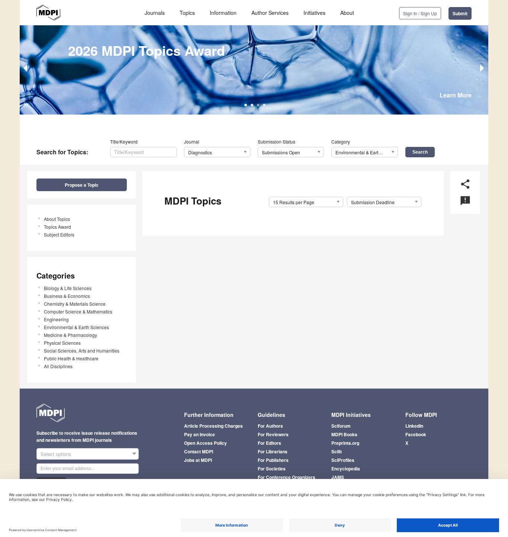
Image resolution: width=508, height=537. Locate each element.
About (347, 12)
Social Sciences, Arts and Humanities (81, 350)
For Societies (272, 468)
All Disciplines (58, 366)
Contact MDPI (198, 451)
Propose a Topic (82, 184)
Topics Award (57, 227)
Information (223, 12)
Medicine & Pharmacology (70, 335)
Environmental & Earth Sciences (76, 327)
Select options (56, 453)
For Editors (269, 443)
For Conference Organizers (286, 477)
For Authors (270, 425)
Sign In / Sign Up (420, 13)
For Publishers (273, 460)
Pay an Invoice (199, 434)
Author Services (270, 12)
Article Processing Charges (213, 425)
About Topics (57, 219)
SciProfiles (342, 460)
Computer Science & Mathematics (78, 311)
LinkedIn (414, 425)
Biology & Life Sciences (67, 288)
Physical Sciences (62, 343)
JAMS (337, 477)
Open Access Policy (205, 443)
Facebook (415, 434)
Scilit (336, 451)
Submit (460, 13)
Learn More (456, 95)
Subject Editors (59, 234)
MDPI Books (344, 434)
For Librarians (272, 451)
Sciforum (341, 425)
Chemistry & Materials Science (75, 303)
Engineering (56, 319)
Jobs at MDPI (198, 460)
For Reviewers (273, 434)
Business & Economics (67, 296)
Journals (155, 12)
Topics (187, 12)
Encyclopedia (345, 468)
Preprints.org (345, 443)
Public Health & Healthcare (71, 358)
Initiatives (314, 12)
